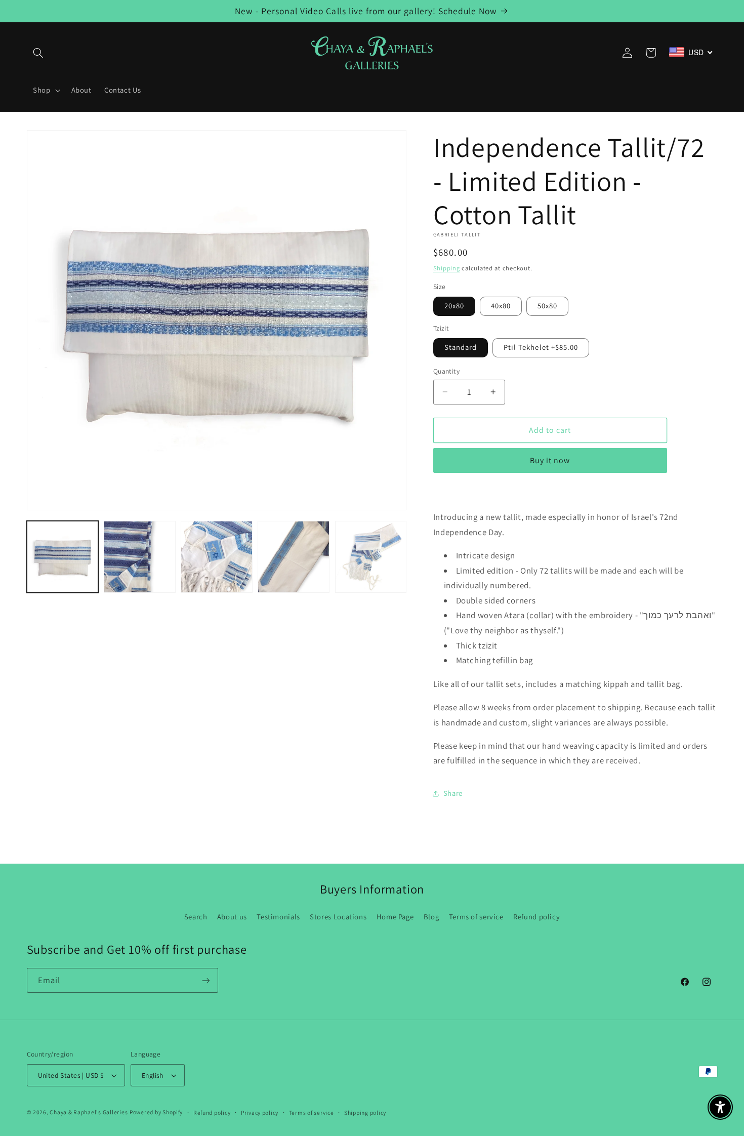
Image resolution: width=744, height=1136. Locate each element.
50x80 (547, 305)
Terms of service (476, 916)
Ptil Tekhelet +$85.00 (541, 347)
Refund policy (536, 916)
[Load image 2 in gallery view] (140, 557)
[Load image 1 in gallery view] (63, 557)
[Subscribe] (205, 980)
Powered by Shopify (156, 1112)
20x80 (454, 305)
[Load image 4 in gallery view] (293, 557)
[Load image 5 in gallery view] (371, 557)
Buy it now (550, 460)
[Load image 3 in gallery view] (217, 557)
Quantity (446, 371)
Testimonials (278, 916)
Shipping (446, 268)
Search (196, 916)
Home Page (395, 916)
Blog (431, 916)
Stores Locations (338, 916)
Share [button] (453, 793)
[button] (38, 52)
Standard (460, 347)
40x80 (501, 305)
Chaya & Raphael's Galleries (89, 1112)
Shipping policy (365, 1112)
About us (232, 916)
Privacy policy (259, 1112)
